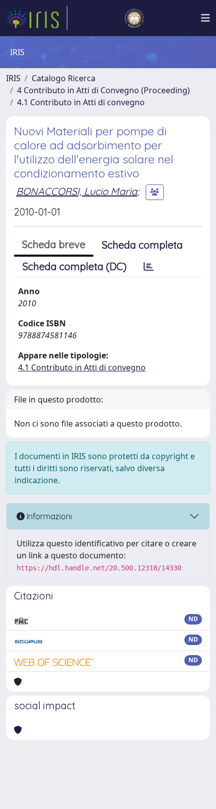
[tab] (148, 266)
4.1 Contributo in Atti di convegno (81, 102)
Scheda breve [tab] (53, 244)
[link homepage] (36, 18)
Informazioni (48, 516)
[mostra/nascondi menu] (205, 18)
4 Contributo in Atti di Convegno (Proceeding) (103, 90)
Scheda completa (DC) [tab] (75, 266)
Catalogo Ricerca (63, 78)
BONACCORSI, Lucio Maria (76, 191)
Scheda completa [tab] (142, 245)
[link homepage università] (134, 18)
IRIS (13, 78)
